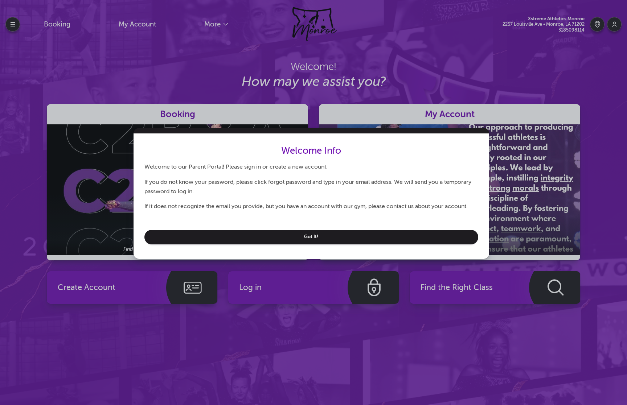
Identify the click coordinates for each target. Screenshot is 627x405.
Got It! (311, 236)
